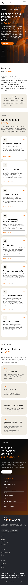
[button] (24, 2)
